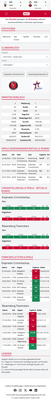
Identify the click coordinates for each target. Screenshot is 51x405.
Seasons (4, 53)
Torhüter (36, 36)
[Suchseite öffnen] (45, 13)
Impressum (41, 386)
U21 (46, 36)
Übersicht (7, 36)
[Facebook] (15, 390)
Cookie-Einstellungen (14, 386)
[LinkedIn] (36, 390)
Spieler (26, 36)
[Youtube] (30, 390)
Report (4, 60)
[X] (25, 390)
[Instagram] (20, 390)
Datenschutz (30, 386)
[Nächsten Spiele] (48, 5)
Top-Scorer (16, 38)
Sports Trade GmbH (33, 397)
